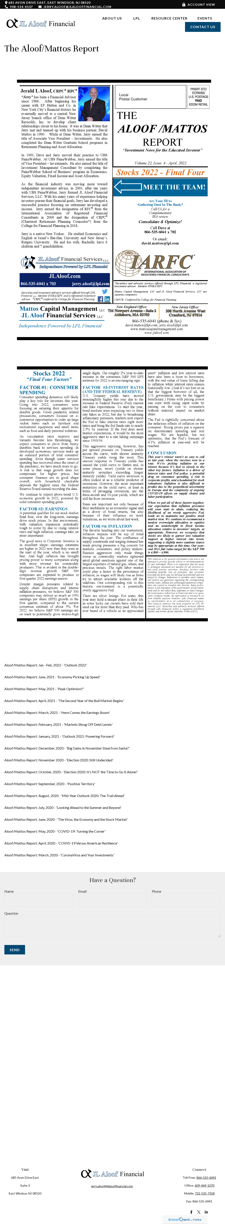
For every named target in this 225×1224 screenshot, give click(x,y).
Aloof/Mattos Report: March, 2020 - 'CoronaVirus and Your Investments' (59, 855)
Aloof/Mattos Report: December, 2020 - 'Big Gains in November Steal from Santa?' (67, 748)
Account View (201, 4)
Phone (156, 891)
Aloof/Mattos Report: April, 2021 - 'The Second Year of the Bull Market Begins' (64, 701)
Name (9, 891)
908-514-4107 (21, 7)
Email (82, 891)
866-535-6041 (206, 1177)
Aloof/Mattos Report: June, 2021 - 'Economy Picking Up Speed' (52, 677)
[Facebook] (191, 1212)
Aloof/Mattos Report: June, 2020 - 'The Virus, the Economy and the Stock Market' (66, 819)
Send (15, 950)
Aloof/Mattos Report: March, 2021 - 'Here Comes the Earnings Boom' (57, 712)
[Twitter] (199, 1212)
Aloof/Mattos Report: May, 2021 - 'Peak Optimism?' (44, 689)
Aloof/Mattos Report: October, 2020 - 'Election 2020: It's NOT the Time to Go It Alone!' (71, 772)
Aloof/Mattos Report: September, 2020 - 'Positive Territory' (49, 784)
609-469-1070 (204, 1185)
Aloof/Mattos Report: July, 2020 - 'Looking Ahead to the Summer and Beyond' (62, 807)
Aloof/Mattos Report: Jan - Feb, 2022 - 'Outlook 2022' (45, 665)
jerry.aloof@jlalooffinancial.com (77, 7)
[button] (112, 18)
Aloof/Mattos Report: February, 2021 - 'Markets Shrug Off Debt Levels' (58, 724)
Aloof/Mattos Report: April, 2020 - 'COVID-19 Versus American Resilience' (61, 843)
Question (11, 913)
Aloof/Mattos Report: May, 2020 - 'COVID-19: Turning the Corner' (54, 831)
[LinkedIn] (206, 1212)
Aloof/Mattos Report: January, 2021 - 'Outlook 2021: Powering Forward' (59, 736)
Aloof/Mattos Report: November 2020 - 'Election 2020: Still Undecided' (58, 760)
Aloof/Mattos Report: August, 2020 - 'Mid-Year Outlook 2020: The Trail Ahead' (64, 796)
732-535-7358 (205, 1193)
